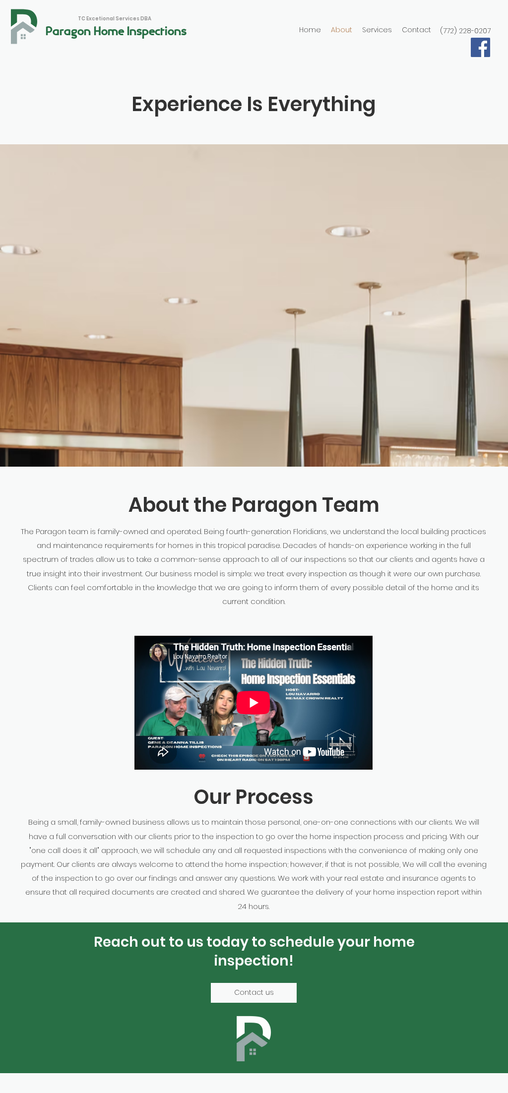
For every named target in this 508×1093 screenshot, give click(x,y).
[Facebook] (480, 47)
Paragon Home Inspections (116, 31)
